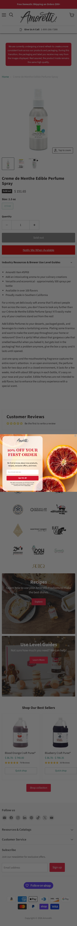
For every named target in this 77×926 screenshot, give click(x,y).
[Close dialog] (75, 436)
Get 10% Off (22, 478)
